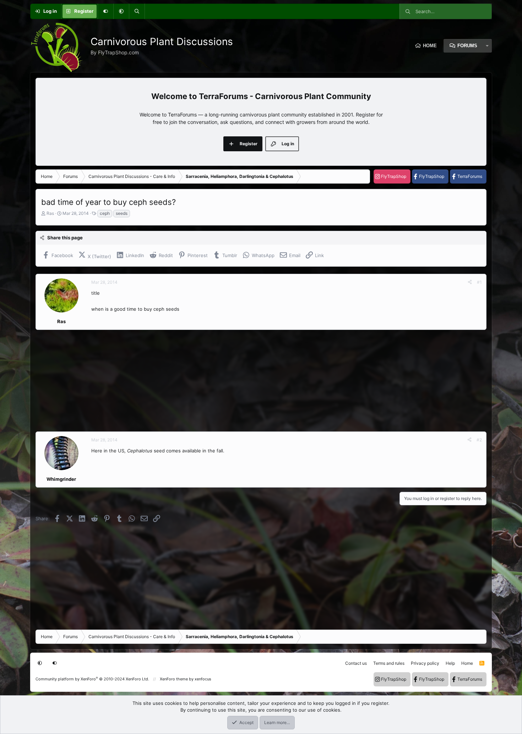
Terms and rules (388, 663)
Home (430, 45)
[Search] (137, 11)
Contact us (356, 663)
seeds (121, 213)
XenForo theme (174, 678)
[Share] (469, 282)
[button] (121, 11)
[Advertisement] (249, 380)
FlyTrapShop (393, 176)
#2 (479, 439)
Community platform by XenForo (92, 678)
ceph (105, 213)
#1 (479, 282)
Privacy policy (425, 663)
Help (450, 663)
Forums (467, 45)
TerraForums (469, 176)
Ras (50, 213)
